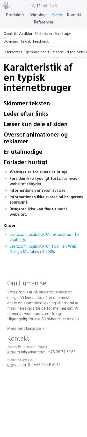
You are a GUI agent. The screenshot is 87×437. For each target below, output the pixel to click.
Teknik (26, 41)
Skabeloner (43, 34)
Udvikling (11, 41)
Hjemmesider (35, 52)
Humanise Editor (61, 52)
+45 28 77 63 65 (62, 352)
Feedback (41, 41)
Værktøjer (63, 34)
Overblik (10, 34)
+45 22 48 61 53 (47, 364)
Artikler (25, 34)
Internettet (13, 52)
